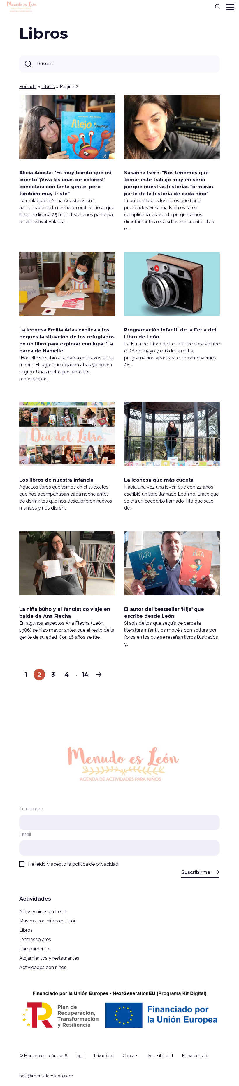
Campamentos (35, 949)
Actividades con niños (42, 967)
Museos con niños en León (48, 921)
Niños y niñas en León (42, 911)
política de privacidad (95, 864)
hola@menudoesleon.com (46, 1075)
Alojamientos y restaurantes (49, 958)
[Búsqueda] (217, 7)
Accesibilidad (160, 1055)
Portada (27, 86)
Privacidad (103, 1055)
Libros (48, 86)
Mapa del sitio (195, 1055)
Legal (79, 1055)
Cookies (130, 1055)
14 (85, 674)
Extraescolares (35, 939)
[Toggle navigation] (230, 7)
